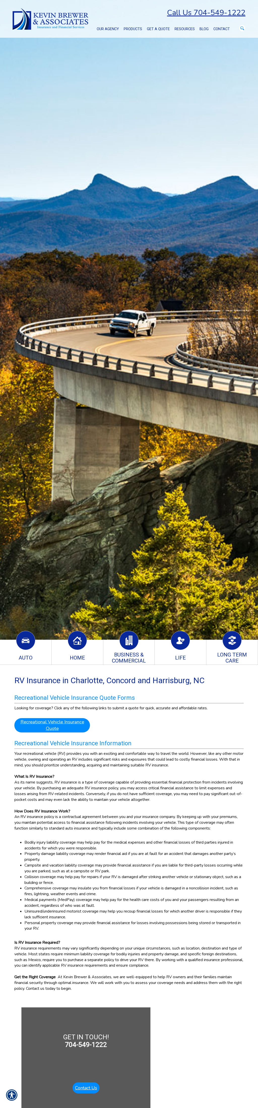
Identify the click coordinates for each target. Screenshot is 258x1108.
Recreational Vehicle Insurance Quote (52, 725)
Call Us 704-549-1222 (206, 13)
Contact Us (86, 1088)
